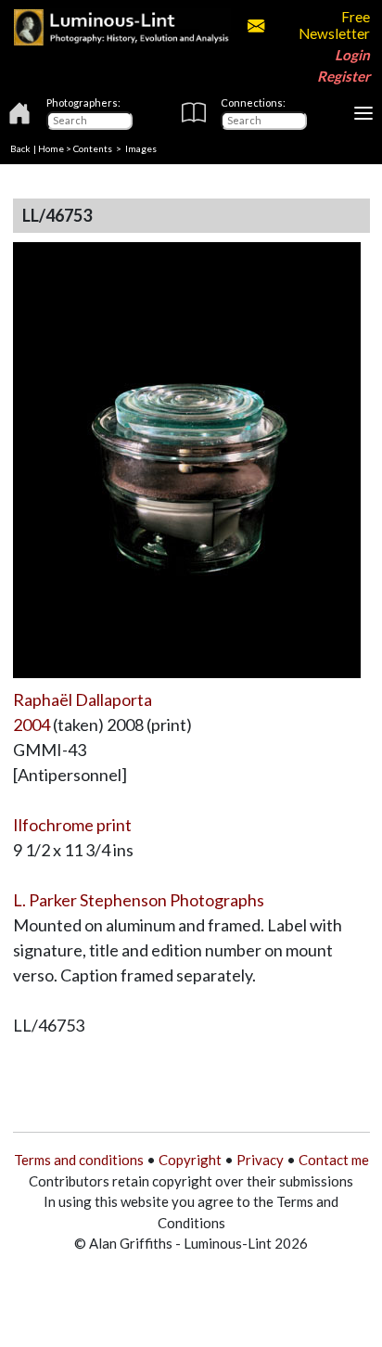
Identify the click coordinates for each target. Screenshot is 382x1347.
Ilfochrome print (72, 825)
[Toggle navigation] (363, 113)
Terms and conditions (79, 1159)
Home (51, 148)
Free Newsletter (334, 25)
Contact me (334, 1159)
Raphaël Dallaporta (82, 699)
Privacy (260, 1159)
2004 (31, 724)
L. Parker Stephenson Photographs (138, 900)
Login (352, 54)
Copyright (190, 1159)
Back (20, 148)
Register (343, 76)
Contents (92, 148)
